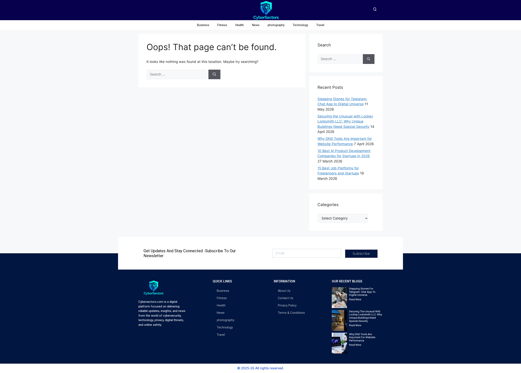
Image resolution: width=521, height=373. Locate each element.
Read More (355, 299)
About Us (284, 291)
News (255, 25)
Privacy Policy (287, 305)
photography (276, 25)
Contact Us (285, 298)
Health (239, 25)
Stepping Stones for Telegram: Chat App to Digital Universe (362, 291)
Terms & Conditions (291, 313)
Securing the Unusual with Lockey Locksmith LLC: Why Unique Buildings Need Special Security (345, 121)
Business (203, 25)
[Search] (214, 74)
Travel (320, 25)
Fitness (222, 25)
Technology (300, 25)
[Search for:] (177, 74)
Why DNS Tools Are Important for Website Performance (362, 337)
